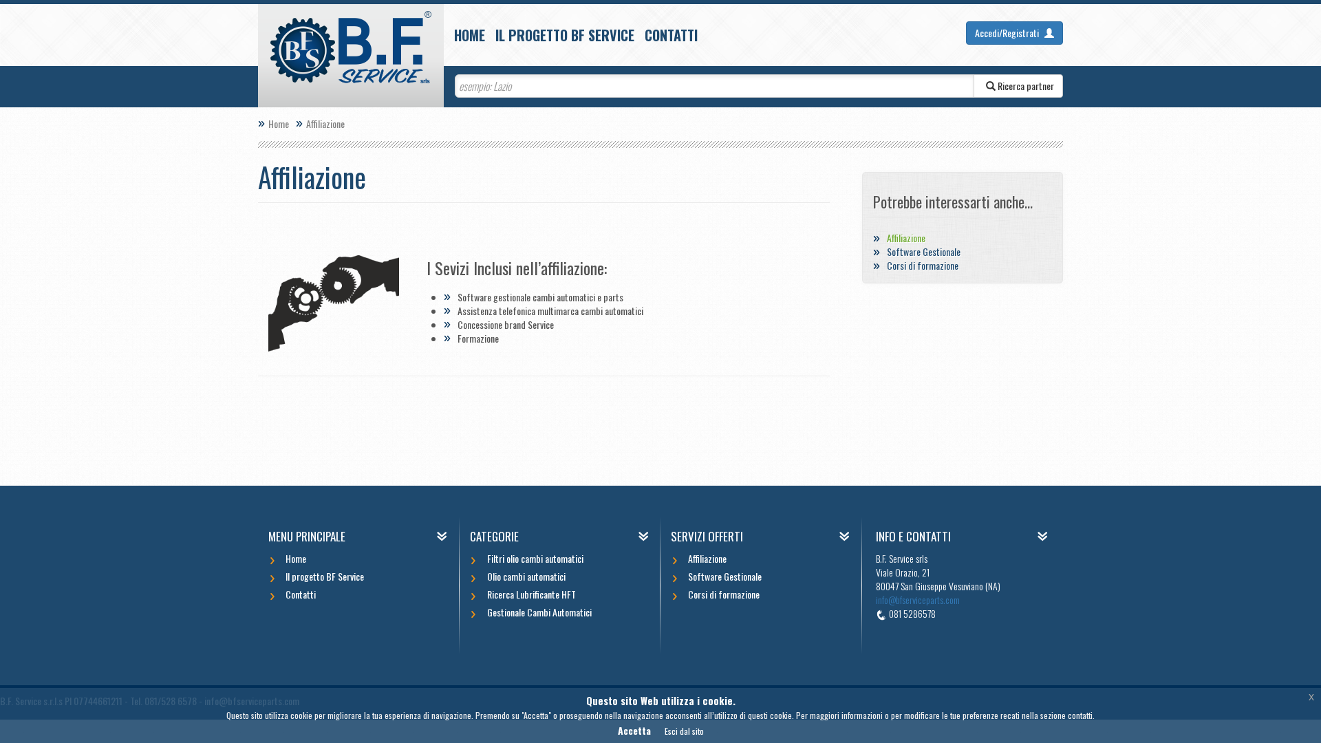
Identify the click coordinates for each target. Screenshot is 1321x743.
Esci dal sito (684, 731)
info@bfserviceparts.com (918, 599)
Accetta (634, 730)
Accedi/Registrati (1008, 32)
